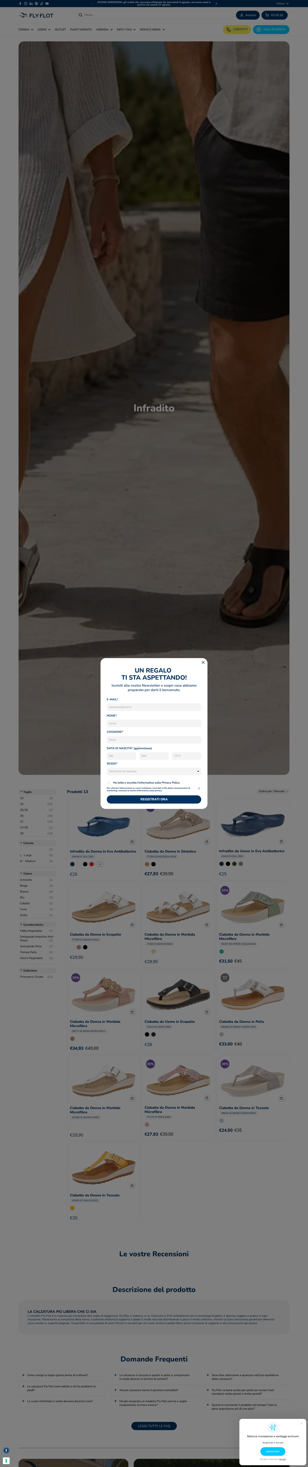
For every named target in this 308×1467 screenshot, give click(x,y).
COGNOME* (115, 732)
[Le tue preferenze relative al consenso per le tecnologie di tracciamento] (6, 1460)
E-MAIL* (112, 699)
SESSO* (112, 764)
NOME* (112, 716)
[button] (6, 1450)
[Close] (203, 662)
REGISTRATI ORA (154, 799)
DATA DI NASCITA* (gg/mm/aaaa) (129, 748)
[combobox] (154, 771)
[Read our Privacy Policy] (199, 788)
